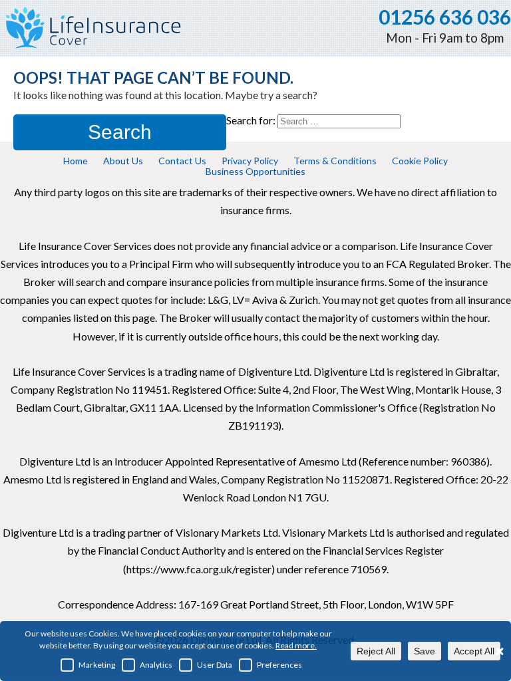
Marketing (97, 665)
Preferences (279, 665)
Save (424, 651)
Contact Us (182, 160)
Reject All (376, 651)
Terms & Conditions (335, 160)
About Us (123, 160)
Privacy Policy (250, 160)
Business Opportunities (255, 171)
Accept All (474, 651)
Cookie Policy (420, 160)
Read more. (296, 645)
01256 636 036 (445, 17)
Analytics (156, 665)
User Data (214, 665)
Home (75, 160)
